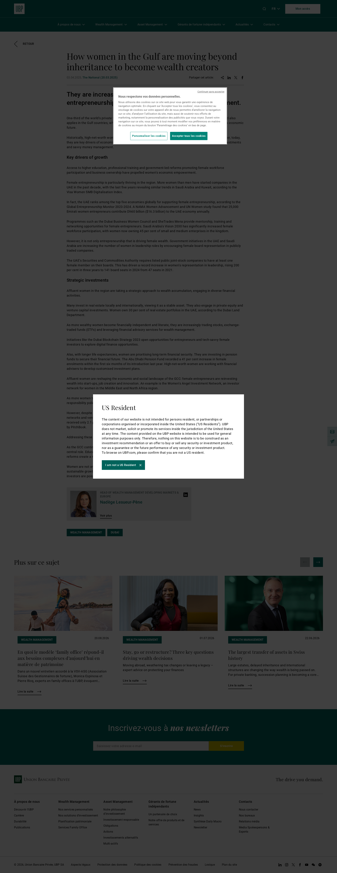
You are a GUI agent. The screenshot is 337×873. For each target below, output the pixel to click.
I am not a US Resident (120, 465)
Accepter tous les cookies (189, 135)
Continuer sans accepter (210, 91)
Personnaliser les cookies (149, 135)
